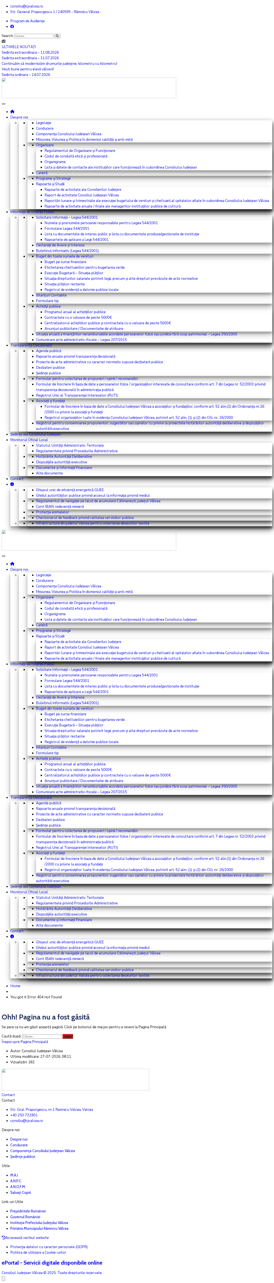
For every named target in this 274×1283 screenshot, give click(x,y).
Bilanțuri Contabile (51, 295)
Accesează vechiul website (27, 1237)
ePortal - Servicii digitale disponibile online (52, 1262)
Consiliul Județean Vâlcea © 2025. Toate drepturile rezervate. (52, 1272)
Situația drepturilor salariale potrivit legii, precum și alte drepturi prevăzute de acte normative (121, 278)
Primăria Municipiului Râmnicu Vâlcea (39, 1228)
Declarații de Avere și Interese (60, 245)
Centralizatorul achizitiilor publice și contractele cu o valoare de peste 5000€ (108, 323)
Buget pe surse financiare (65, 261)
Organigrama (55, 161)
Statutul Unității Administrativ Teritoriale (70, 445)
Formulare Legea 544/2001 (67, 228)
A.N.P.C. (16, 1181)
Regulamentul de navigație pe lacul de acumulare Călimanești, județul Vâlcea (98, 501)
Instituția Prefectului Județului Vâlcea (39, 1223)
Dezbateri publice (50, 367)
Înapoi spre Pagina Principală (25, 1041)
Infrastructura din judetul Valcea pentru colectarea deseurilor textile (92, 523)
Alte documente (49, 473)
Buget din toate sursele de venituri (64, 256)
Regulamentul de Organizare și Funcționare (80, 150)
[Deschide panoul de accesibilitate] (3, 1278)
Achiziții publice (48, 306)
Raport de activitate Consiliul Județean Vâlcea (82, 195)
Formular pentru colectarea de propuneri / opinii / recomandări (87, 378)
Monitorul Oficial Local (29, 439)
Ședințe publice (48, 373)
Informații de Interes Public (32, 211)
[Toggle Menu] (3, 103)
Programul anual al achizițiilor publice (75, 312)
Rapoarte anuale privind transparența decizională (75, 356)
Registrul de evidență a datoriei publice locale (82, 289)
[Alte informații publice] (12, 484)
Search (7, 35)
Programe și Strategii (53, 178)
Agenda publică (48, 350)
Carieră (42, 172)
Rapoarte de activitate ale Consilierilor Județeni (83, 189)
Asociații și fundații (50, 401)
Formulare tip (47, 300)
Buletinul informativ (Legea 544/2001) (67, 250)
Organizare (45, 145)
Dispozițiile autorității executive (61, 462)
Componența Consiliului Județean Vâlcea (68, 134)
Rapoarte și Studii (50, 184)
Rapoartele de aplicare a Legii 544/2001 (77, 239)
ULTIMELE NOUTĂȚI (19, 46)
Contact (17, 478)
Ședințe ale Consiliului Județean (35, 434)
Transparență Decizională (31, 345)
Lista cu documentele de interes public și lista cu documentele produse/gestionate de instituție (122, 234)
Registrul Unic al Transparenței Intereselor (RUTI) (77, 395)
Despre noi (19, 117)
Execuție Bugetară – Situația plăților (74, 273)
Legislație (43, 122)
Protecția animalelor (52, 512)
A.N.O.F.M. (18, 1187)
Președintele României (28, 1211)
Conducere (45, 128)
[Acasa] (12, 111)
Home (15, 986)
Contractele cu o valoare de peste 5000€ (78, 317)
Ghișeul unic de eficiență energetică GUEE (70, 489)
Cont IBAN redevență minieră (60, 506)
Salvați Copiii (20, 1192)
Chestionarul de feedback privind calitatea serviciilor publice (85, 517)
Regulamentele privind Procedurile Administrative (77, 451)
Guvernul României (25, 1217)
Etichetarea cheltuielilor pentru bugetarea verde (85, 267)
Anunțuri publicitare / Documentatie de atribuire (84, 328)
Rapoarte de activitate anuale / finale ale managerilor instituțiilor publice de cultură (113, 206)
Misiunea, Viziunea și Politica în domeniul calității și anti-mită (84, 139)
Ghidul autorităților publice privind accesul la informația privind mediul (93, 495)
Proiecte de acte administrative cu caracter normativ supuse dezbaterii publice (99, 362)
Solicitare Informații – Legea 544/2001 (67, 217)
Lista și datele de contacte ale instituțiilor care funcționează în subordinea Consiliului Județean (121, 167)
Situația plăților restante (65, 284)
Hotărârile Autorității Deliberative (64, 456)
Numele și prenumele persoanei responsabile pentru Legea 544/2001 (101, 223)
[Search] (57, 36)
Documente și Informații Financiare (64, 467)
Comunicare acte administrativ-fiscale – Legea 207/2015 (81, 339)
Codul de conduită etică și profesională (76, 156)
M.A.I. (14, 1175)
